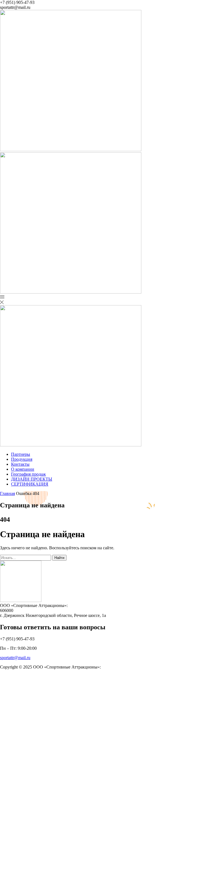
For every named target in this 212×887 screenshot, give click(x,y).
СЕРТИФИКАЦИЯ (29, 484)
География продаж (28, 474)
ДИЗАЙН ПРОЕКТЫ (31, 479)
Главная (7, 493)
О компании (22, 469)
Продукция (21, 459)
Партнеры (20, 454)
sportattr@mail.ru (15, 657)
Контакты (20, 464)
